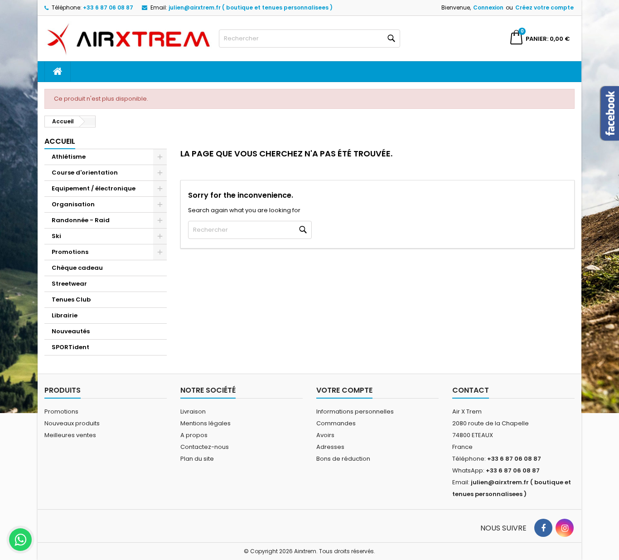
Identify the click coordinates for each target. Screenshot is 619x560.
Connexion (488, 7)
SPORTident (70, 347)
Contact (470, 390)
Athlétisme (69, 156)
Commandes (336, 423)
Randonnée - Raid (81, 220)
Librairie (64, 315)
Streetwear (69, 283)
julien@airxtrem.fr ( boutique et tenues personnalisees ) (251, 7)
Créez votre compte (544, 7)
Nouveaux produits (72, 423)
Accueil (59, 141)
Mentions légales (205, 423)
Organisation (73, 204)
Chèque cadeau (77, 267)
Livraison (193, 411)
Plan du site (197, 458)
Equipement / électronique (93, 188)
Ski (56, 236)
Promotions (70, 252)
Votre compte (344, 390)
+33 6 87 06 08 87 (108, 7)
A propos (194, 435)
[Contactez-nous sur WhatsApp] (20, 539)
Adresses (330, 447)
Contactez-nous (204, 447)
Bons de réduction (343, 458)
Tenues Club (71, 299)
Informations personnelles (355, 411)
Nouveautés (71, 331)
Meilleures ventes (70, 435)
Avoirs (325, 435)
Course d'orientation (85, 172)
